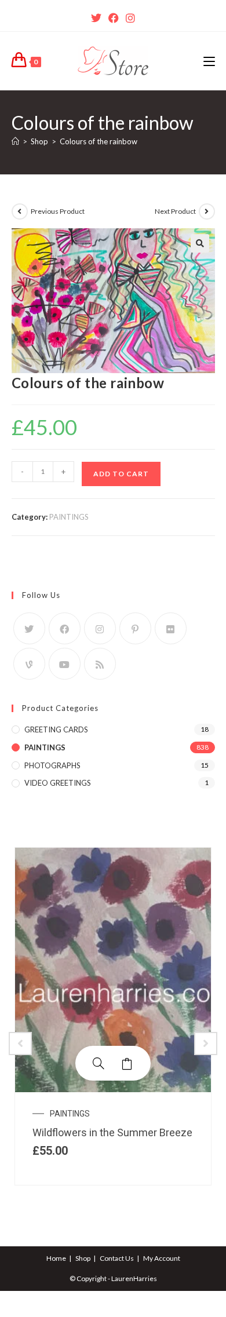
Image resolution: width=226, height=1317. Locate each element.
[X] (96, 18)
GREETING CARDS (56, 729)
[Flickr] (171, 628)
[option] (113, 1016)
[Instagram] (130, 18)
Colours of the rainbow (98, 141)
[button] (200, 243)
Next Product (175, 211)
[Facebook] (113, 18)
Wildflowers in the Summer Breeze (112, 1132)
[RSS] (100, 664)
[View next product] (207, 211)
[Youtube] (65, 664)
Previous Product (58, 211)
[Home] (15, 141)
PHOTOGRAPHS (52, 765)
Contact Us (117, 1258)
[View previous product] (20, 211)
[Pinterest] (135, 628)
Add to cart (121, 473)
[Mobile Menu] (209, 61)
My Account (161, 1258)
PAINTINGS (69, 516)
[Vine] (29, 664)
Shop (82, 1258)
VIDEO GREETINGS (57, 782)
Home (56, 1258)
